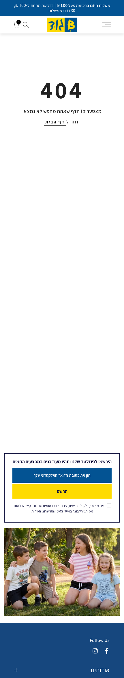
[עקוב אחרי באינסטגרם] (95, 651)
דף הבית (55, 122)
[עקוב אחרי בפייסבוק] (107, 651)
